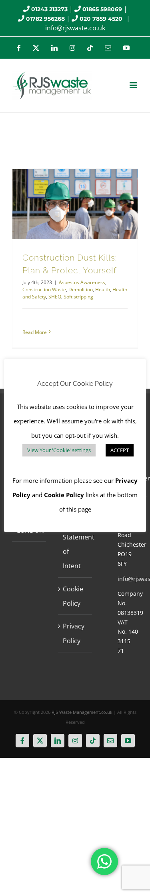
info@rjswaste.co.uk (75, 28)
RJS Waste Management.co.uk (82, 712)
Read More (34, 332)
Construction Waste (44, 289)
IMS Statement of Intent (75, 544)
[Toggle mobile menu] (134, 85)
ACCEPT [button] (119, 450)
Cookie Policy (73, 596)
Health (102, 289)
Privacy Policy (73, 633)
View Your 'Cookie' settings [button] (59, 450)
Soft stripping (78, 296)
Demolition (80, 289)
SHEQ (54, 296)
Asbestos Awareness (82, 282)
